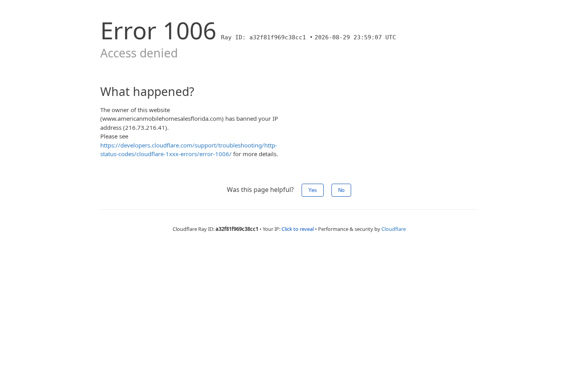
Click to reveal (298, 228)
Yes (312, 190)
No (341, 190)
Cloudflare (393, 228)
